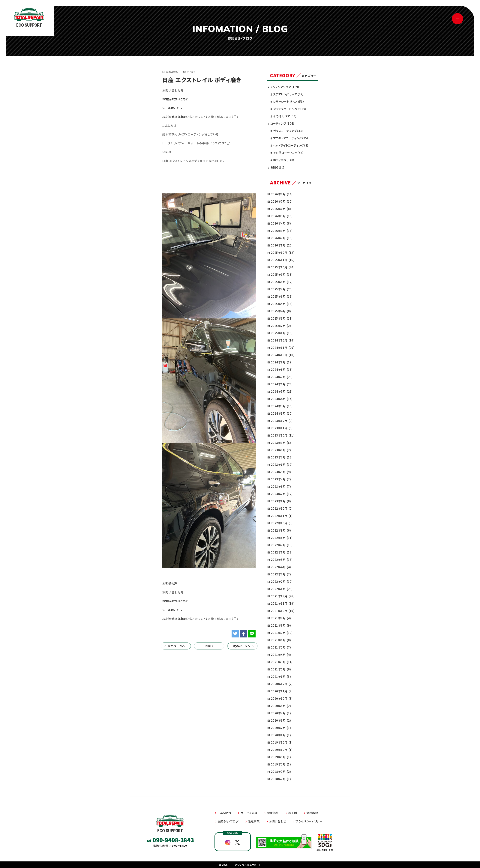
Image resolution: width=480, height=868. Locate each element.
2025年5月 (282, 304)
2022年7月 (282, 545)
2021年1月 (281, 677)
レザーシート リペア (288, 101)
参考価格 (273, 813)
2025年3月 (282, 318)
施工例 (292, 813)
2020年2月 (281, 728)
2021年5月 (281, 647)
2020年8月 (281, 706)
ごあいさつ (224, 813)
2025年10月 (282, 267)
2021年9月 (281, 618)
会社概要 (312, 813)
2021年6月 (281, 640)
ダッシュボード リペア (290, 109)
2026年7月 (282, 201)
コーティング (282, 123)
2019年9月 (281, 757)
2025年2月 (281, 326)
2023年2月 (282, 494)
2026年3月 (282, 231)
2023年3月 (281, 486)
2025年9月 (282, 274)
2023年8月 (281, 450)
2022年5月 (282, 560)
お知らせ (278, 167)
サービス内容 (249, 813)
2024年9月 (282, 362)
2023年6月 (282, 465)
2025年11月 (282, 260)
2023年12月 (282, 421)
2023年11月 (282, 428)
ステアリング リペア (288, 94)
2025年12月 (282, 253)
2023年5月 (281, 472)
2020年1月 (281, 735)
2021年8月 (281, 625)
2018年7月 (281, 772)
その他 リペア (285, 116)
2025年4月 (281, 311)
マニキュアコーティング (291, 138)
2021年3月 (282, 662)
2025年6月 (282, 296)
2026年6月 (281, 209)
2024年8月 (282, 369)
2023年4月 (281, 479)
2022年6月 (282, 552)
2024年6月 (282, 384)
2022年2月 (282, 581)
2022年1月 (282, 589)
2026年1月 (282, 245)
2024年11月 (282, 348)
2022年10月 (282, 523)
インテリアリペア (285, 87)
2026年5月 (282, 216)
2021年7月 (282, 633)
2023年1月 (281, 501)
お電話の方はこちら (175, 99)
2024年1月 (282, 413)
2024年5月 (282, 391)
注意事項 (254, 821)
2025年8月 (282, 282)
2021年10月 (282, 611)
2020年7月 (281, 713)
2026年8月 (282, 194)
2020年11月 (282, 691)
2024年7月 (282, 377)
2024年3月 (282, 406)
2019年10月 (282, 750)
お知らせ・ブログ (228, 821)
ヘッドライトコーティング (291, 145)
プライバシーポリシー (309, 821)
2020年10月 (282, 698)
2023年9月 (281, 443)
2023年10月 (282, 435)
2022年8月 (282, 538)
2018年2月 (281, 779)
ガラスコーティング (288, 131)
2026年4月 (281, 223)
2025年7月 (282, 289)
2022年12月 (282, 508)
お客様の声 (169, 583)
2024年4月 (282, 399)
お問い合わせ (277, 821)
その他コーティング (288, 153)
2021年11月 (282, 603)
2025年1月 (282, 333)
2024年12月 (282, 340)
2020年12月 (282, 684)
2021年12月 (282, 596)
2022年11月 (282, 516)
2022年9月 (281, 530)
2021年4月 (281, 655)
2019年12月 (282, 742)
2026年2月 (282, 238)
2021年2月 (281, 669)
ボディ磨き (284, 160)
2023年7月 (282, 457)
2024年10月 (282, 355)
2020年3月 (281, 720)
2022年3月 (281, 574)
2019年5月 (281, 764)
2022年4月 (281, 567)
